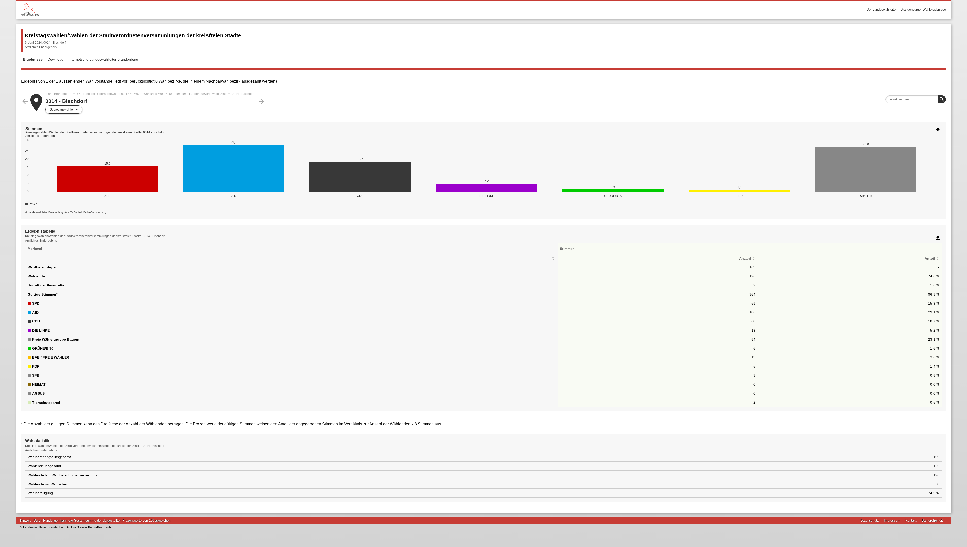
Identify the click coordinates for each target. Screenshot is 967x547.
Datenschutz (869, 520)
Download (55, 59)
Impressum (892, 520)
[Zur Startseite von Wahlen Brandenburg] (252, 9)
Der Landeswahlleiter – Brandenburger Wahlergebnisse (906, 9)
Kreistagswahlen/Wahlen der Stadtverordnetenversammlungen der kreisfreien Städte (133, 35)
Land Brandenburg (59, 94)
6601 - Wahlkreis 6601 (149, 94)
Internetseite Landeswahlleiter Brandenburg (103, 59)
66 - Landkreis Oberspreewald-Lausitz (103, 94)
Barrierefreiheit (932, 520)
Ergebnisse (33, 59)
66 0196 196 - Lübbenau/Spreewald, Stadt (198, 94)
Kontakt (911, 520)
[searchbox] (915, 99)
